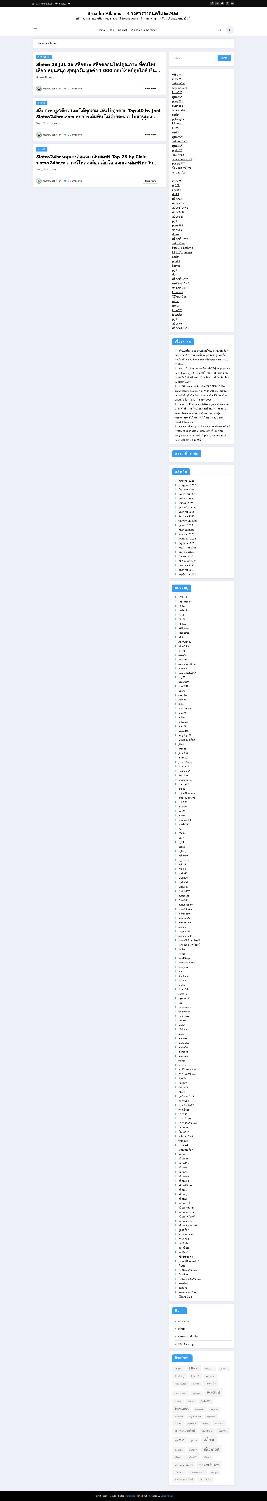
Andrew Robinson (52, 88)
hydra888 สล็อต (186, 740)
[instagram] (227, 3)
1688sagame (185, 601)
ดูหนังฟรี (177, 97)
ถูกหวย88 (183, 1100)
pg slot (176, 261)
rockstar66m (184, 918)
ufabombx (183, 1043)
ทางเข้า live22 (186, 1105)
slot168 (182, 980)
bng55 (181, 677)
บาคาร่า (177, 230)
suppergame (184, 1007)
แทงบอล (183, 1288)
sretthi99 (182, 994)
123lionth (183, 597)
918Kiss (182, 624)
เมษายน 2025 (186, 552)
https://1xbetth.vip (182, 248)
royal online (184, 922)
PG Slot (182, 833)
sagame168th (179, 88)
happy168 (183, 731)
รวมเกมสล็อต (185, 1150)
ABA (180, 637)
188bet (182, 606)
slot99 (175, 194)
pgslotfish (183, 882)
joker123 (177, 79)
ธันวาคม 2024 (186, 570)
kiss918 (176, 266)
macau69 (183, 806)
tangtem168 (184, 1011)
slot (174, 275)
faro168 (182, 713)
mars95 (182, 811)
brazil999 (183, 686)
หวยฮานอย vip (186, 1234)
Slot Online (184, 976)
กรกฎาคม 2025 (187, 538)
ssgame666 (184, 998)
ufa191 (181, 1025)
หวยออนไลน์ (179, 173)
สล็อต (175, 301)
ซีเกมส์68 (183, 1087)
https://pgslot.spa (182, 252)
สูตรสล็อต (183, 1230)
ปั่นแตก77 (183, 1132)
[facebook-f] (212, 3)
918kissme (183, 633)
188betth (182, 610)
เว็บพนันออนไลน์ (187, 1270)
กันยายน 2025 (186, 530)
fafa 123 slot (184, 708)
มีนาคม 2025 (185, 556)
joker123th (183, 766)
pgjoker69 (183, 860)
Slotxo (41, 103)
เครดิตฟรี (183, 1252)
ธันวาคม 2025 (186, 516)
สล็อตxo (41, 149)
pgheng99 (178, 119)
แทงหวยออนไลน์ (187, 1292)
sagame (182, 927)
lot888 (181, 789)
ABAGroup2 (184, 641)
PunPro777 (184, 891)
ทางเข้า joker (180, 288)
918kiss (176, 75)
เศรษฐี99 (183, 1283)
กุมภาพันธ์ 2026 (187, 507)
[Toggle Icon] (35, 30)
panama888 (184, 820)
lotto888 (182, 802)
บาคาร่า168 (179, 110)
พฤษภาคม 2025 (187, 547)
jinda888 (183, 753)
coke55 (182, 699)
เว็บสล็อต (183, 1274)
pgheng (182, 851)
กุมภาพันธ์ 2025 (187, 561)
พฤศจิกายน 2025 (187, 521)
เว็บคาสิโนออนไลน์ (188, 1261)
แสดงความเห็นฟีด (188, 1336)
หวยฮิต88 (183, 1239)
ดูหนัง (175, 132)
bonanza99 (184, 682)
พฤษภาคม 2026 (187, 494)
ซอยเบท (182, 1083)
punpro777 (178, 164)
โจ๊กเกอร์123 (179, 297)
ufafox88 (183, 1047)
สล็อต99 (182, 1190)
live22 (175, 128)
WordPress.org (186, 1344)
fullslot (181, 717)
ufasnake (205, 1424)
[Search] (220, 30)
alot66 (181, 650)
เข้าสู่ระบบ (183, 1321)
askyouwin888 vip (187, 664)
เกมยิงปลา (184, 1243)
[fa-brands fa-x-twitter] (217, 3)
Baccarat (182, 668)
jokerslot (177, 315)
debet (181, 704)
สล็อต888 (178, 212)
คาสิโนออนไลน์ (186, 1074)
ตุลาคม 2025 (185, 525)
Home (101, 30)
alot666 (182, 655)
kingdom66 (184, 771)
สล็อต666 (183, 1176)
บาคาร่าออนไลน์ (182, 159)
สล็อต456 (183, 1163)
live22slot (183, 775)
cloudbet (183, 695)
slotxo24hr (44, 57)
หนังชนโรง (178, 83)
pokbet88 (183, 887)
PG (180, 829)
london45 (183, 784)
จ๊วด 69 (182, 1078)
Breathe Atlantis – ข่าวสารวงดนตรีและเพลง (132, 13)
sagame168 (184, 931)
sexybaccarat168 (187, 962)
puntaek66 (183, 895)
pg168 (176, 185)
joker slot (177, 292)
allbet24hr (183, 646)
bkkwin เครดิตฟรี (187, 673)
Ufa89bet (183, 1029)
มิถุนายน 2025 (186, 543)
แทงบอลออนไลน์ (184, 1479)
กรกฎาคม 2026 (187, 485)
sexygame (183, 967)
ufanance (183, 1051)
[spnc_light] (230, 30)
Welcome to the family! (144, 30)
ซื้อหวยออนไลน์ (181, 168)
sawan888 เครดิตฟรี (189, 940)
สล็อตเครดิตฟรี (186, 1216)
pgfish (181, 847)
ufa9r (181, 1034)
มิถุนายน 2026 (186, 489)
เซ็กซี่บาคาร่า (185, 1256)
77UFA (181, 619)
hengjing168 (184, 735)
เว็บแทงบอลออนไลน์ (189, 1279)
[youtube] (232, 3)
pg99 (181, 842)
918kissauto (184, 628)
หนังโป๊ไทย (178, 243)
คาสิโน (182, 1065)
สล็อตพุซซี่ (184, 1203)
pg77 (181, 838)
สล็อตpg (182, 1194)
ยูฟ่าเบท (194, 1440)
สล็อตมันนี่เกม (186, 1207)
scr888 (182, 953)
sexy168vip (184, 958)
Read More (150, 88)
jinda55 (176, 190)
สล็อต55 (182, 1167)
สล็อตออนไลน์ (180, 328)
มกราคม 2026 (186, 512)
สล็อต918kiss (185, 1185)
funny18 (182, 726)
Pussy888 (183, 900)
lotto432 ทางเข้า (187, 793)
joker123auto (185, 762)
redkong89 (184, 913)
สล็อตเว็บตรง (180, 203)
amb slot (182, 659)
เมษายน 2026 (186, 498)
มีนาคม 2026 (185, 503)
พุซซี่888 (183, 1141)
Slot (180, 971)
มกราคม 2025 (186, 565)
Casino (182, 691)
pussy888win (185, 909)
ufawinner (183, 1056)
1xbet (181, 615)
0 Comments (75, 88)
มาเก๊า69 (183, 1145)
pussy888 (177, 101)
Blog (111, 30)
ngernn (182, 815)
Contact (122, 30)
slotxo (175, 234)
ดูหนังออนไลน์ (180, 284)
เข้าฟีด (181, 1329)
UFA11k (182, 1020)
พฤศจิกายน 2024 (187, 574)
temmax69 (183, 1016)
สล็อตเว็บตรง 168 (187, 1225)
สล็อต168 (183, 1158)
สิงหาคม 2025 (186, 534)
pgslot (175, 115)
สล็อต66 (177, 199)
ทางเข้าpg (183, 1109)
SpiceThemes (167, 1495)
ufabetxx (182, 1038)
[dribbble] (222, 3)
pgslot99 (183, 878)
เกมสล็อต (183, 1248)
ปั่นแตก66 (178, 155)
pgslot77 (177, 150)
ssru (180, 1003)
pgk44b (182, 864)
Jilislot (181, 744)
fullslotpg (177, 123)
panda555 (183, 824)
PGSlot (182, 869)
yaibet (181, 1060)
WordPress (130, 1495)
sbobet (181, 949)
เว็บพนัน (182, 1265)
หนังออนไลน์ (179, 141)
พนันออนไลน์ (185, 1136)
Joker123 (182, 757)
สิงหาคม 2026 (186, 481)
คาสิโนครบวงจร (187, 1069)
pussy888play (185, 904)
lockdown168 (185, 780)
